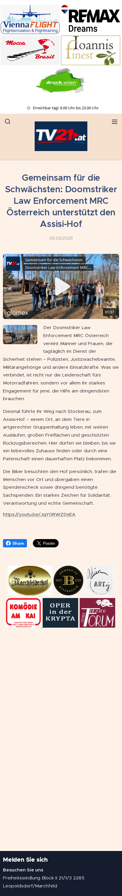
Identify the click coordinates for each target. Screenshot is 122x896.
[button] (7, 121)
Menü (115, 121)
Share (18, 543)
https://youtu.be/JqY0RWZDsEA (39, 514)
